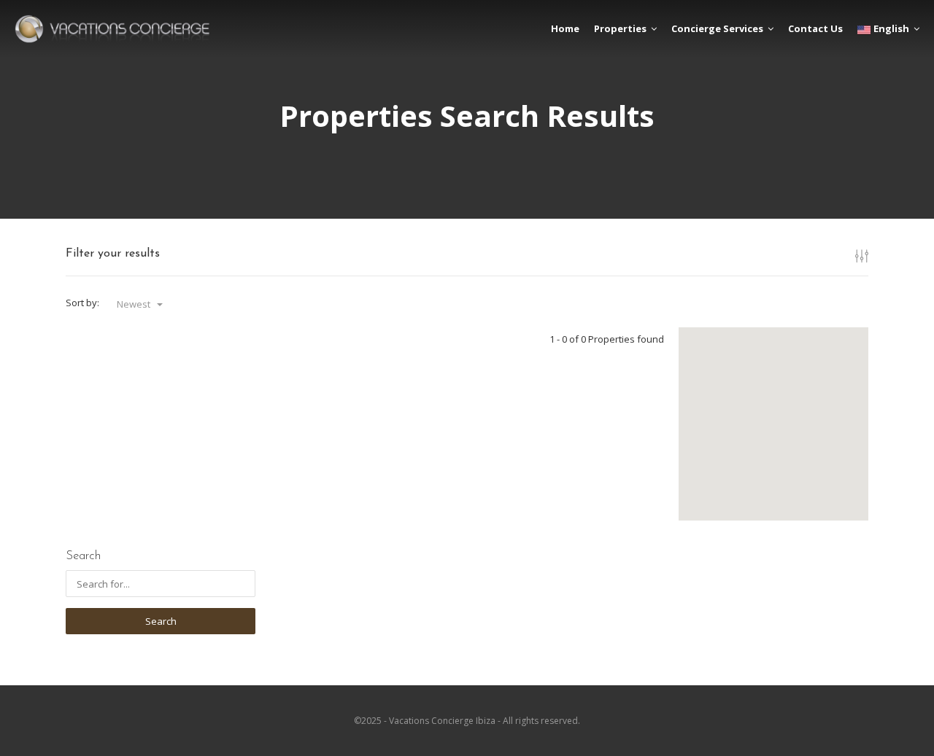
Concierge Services (717, 28)
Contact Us (815, 28)
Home (565, 28)
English (891, 28)
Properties (620, 28)
